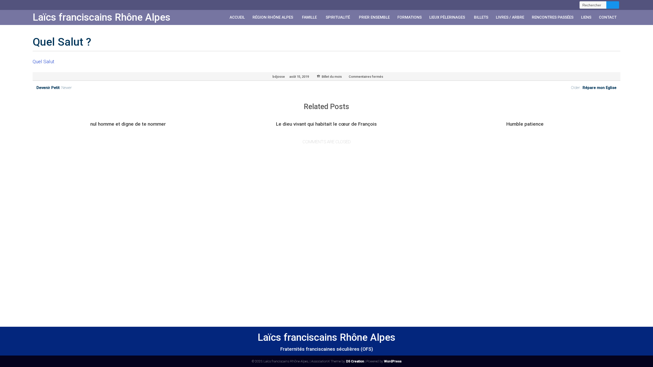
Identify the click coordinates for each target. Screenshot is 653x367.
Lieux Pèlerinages (447, 17)
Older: (594, 87)
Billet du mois (332, 76)
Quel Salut (43, 61)
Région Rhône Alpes (273, 17)
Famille (309, 17)
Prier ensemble (374, 17)
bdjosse (278, 76)
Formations (409, 17)
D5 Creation (355, 361)
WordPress (392, 361)
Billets (481, 17)
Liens (586, 17)
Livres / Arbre (510, 17)
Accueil (237, 17)
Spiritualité (338, 17)
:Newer (54, 87)
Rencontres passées (552, 17)
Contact (608, 17)
